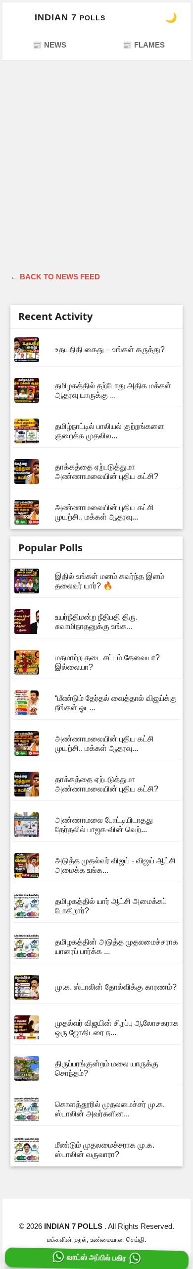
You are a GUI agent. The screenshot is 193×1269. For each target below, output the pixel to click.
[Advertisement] (96, 169)
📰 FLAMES (144, 45)
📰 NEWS (49, 45)
